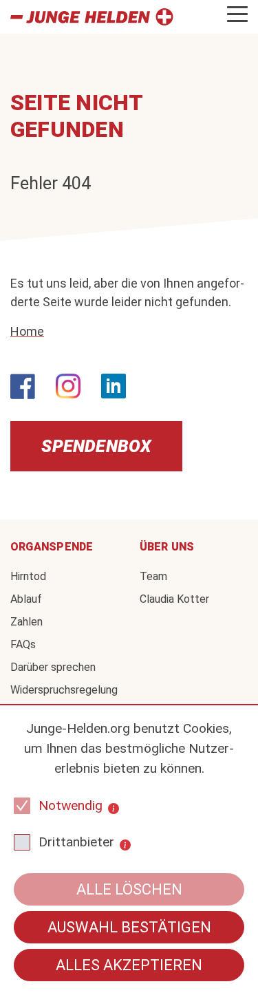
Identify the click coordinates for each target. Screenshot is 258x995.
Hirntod (28, 576)
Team (153, 576)
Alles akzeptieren (129, 965)
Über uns (167, 546)
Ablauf (26, 599)
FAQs (23, 644)
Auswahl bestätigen (129, 927)
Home (27, 331)
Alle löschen (129, 889)
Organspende (52, 546)
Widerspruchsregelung (64, 689)
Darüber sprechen (53, 667)
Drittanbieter (76, 842)
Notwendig (71, 805)
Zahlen (26, 621)
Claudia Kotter (174, 599)
